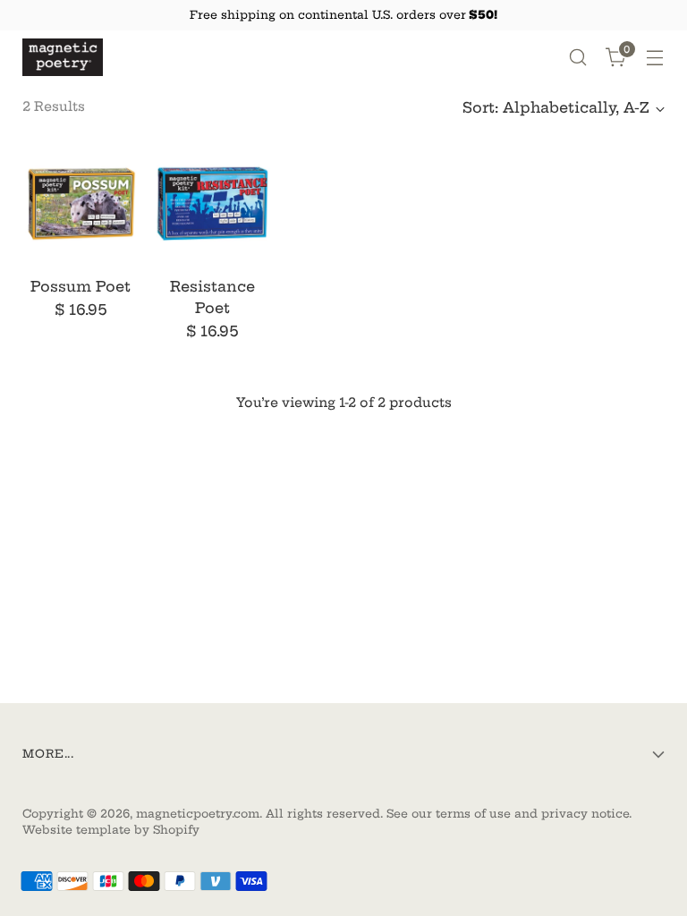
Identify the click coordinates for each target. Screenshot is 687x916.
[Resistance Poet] (212, 203)
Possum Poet (80, 286)
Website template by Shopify (110, 829)
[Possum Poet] (80, 203)
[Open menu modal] (655, 57)
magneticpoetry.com (197, 813)
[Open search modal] (578, 57)
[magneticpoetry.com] (62, 57)
